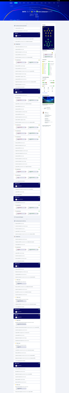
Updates (14, 19)
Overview (11, 19)
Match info (18, 19)
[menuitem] (16, 3)
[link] (16, 3)
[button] (32, 3)
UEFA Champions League (11, 3)
